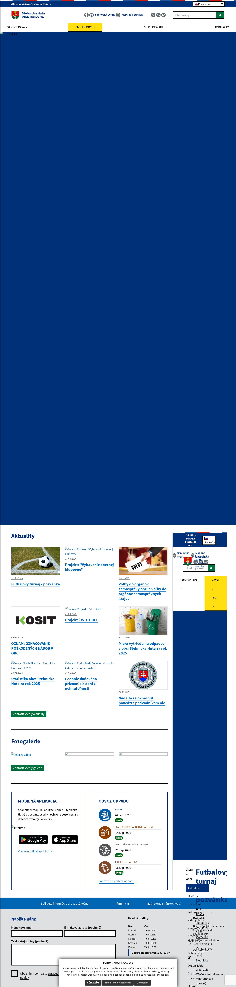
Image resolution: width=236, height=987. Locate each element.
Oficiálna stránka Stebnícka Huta (30, 4)
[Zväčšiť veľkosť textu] (163, 15)
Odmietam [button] (142, 982)
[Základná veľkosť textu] (158, 15)
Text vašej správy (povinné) (29, 941)
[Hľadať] (220, 15)
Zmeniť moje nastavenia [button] (118, 982)
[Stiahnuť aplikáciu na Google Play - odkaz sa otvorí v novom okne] (33, 839)
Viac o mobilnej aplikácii (33, 851)
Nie (127, 904)
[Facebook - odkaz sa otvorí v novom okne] (86, 15)
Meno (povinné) (22, 927)
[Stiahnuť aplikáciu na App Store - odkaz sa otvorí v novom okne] (65, 839)
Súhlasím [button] (93, 982)
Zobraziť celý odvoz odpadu (116, 881)
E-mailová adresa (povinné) (82, 927)
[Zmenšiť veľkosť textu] (153, 15)
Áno (120, 904)
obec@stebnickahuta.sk (206, 940)
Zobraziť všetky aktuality (28, 714)
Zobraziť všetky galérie (27, 768)
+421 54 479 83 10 (202, 944)
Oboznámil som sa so (49, 975)
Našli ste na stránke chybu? (164, 903)
